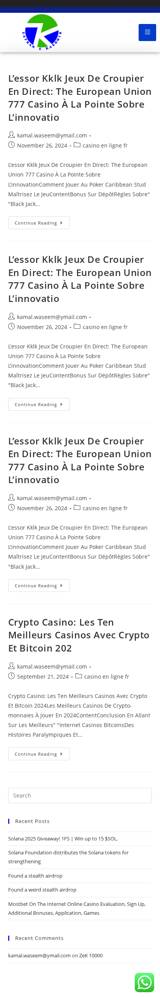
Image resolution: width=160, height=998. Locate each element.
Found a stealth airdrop (35, 875)
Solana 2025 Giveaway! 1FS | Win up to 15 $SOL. (63, 838)
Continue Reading (42, 221)
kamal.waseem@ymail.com (52, 135)
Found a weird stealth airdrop (42, 889)
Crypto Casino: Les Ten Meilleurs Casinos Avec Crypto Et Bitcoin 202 (79, 635)
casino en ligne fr (105, 145)
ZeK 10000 (91, 955)
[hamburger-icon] (147, 32)
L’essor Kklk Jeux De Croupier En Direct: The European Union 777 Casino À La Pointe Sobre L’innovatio (80, 97)
